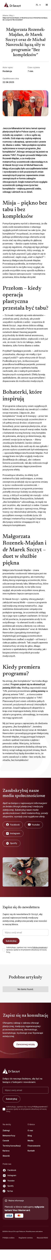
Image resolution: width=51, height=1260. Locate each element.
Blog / (11, 15)
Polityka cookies (9, 1238)
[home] (11, 5)
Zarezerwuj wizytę (25, 1044)
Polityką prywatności (39, 947)
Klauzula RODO (42, 1238)
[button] (38, 5)
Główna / (6, 15)
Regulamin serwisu (26, 1238)
